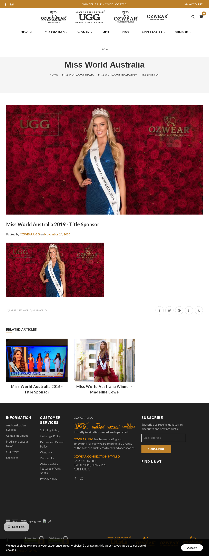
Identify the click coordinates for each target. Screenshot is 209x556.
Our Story (12, 451)
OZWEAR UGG (83, 417)
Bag (104, 48)
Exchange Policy (50, 436)
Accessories (152, 32)
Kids (125, 32)
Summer (181, 32)
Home (54, 74)
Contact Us (47, 458)
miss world (24, 310)
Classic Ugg (55, 32)
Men (105, 32)
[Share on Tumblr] (199, 310)
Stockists (12, 457)
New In (26, 32)
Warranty (46, 452)
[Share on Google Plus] (189, 310)
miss (13, 310)
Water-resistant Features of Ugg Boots (50, 468)
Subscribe (156, 449)
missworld (39, 310)
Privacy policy (48, 478)
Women (84, 32)
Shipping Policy (49, 430)
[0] (200, 16)
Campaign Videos (17, 435)
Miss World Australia (78, 74)
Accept (192, 547)
